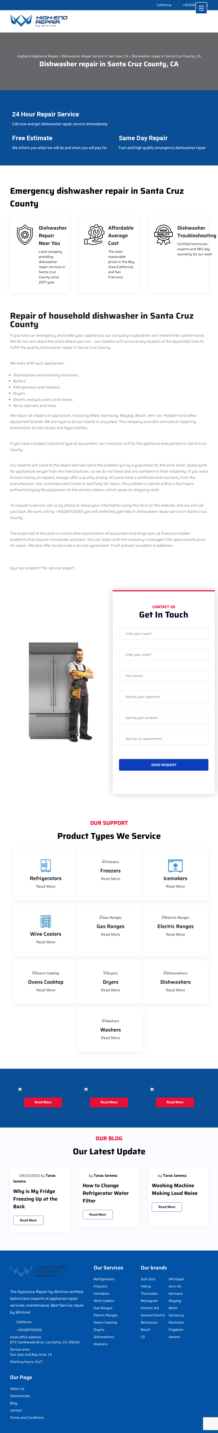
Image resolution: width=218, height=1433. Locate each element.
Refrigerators (104, 1279)
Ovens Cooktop (105, 1322)
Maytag (175, 1300)
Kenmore (176, 1293)
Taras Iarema (105, 1176)
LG (143, 1337)
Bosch (145, 1329)
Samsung (176, 1315)
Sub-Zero (148, 1279)
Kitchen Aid (150, 1308)
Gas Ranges (103, 1308)
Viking (146, 1286)
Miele (173, 1308)
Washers (101, 1344)
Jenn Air (175, 1286)
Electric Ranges (106, 1315)
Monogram (149, 1300)
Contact (16, 1410)
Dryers (99, 1329)
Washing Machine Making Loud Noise (175, 1189)
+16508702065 (195, 5)
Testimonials (20, 1396)
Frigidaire (176, 1329)
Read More (45, 886)
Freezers (100, 1286)
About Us (17, 1388)
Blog (13, 1403)
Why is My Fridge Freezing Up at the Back (35, 1199)
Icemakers (102, 1293)
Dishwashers (104, 1337)
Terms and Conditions (27, 1417)
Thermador (149, 1293)
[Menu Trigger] (201, 8)
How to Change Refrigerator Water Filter (106, 1193)
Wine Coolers (104, 1300)
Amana (174, 1337)
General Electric (153, 1315)
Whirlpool (176, 1279)
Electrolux (176, 1322)
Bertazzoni (149, 1322)
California (163, 5)
